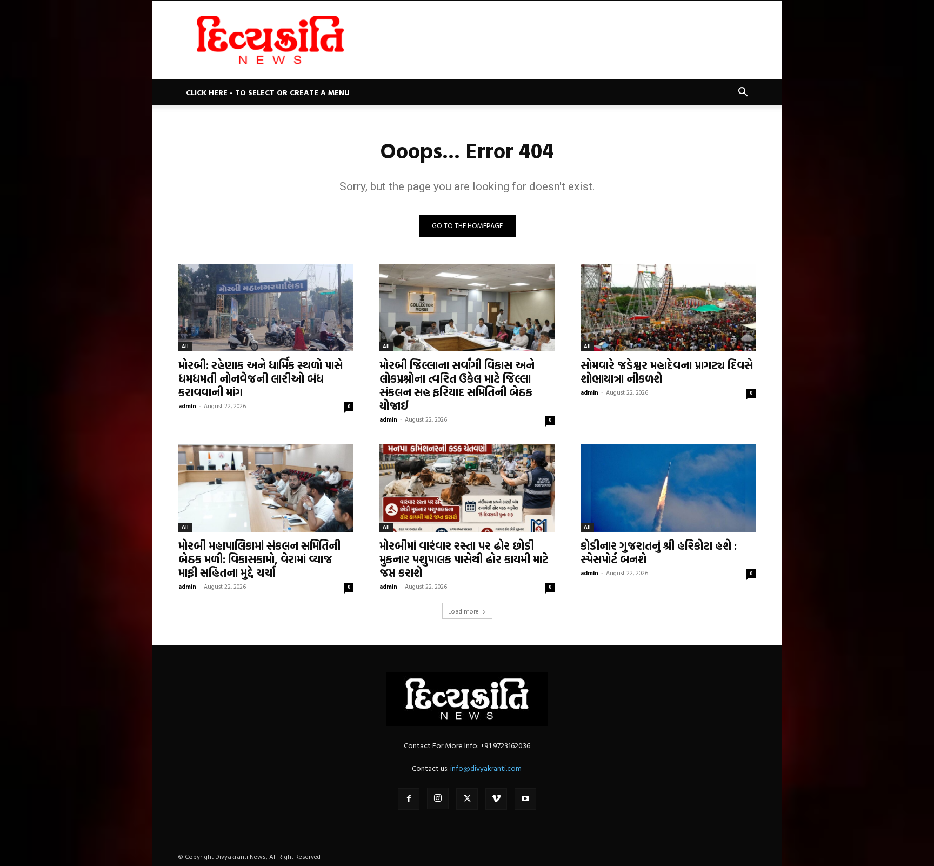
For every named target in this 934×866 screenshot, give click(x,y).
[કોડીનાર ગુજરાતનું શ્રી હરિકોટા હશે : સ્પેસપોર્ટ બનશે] (668, 488)
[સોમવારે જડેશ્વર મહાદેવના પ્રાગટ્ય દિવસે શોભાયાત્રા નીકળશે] (668, 307)
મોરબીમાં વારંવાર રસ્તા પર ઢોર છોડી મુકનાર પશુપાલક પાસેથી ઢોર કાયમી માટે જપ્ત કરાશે (464, 559)
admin (187, 406)
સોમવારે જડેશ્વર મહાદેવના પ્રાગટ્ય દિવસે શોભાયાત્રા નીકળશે (667, 371)
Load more (463, 611)
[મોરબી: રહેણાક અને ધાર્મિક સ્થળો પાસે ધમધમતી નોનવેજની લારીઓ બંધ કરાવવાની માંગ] (265, 307)
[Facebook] (408, 799)
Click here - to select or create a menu (268, 92)
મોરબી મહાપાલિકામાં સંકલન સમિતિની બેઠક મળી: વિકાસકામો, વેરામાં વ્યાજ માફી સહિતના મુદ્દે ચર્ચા (259, 559)
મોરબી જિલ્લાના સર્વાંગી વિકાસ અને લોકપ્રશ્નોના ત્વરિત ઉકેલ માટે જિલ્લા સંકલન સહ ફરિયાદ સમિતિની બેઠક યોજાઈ (457, 385)
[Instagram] (438, 798)
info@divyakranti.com (486, 768)
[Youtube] (525, 799)
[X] (467, 799)
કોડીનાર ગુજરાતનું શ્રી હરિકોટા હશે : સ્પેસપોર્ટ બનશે (659, 552)
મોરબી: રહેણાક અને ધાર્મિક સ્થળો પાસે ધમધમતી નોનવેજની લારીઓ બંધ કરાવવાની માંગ (260, 378)
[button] (743, 93)
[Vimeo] (496, 799)
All (185, 346)
